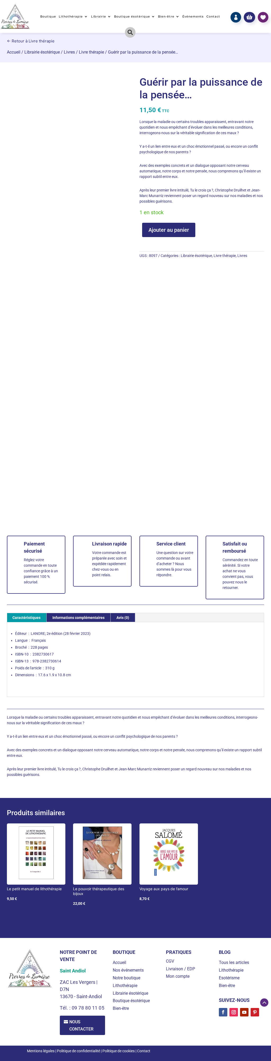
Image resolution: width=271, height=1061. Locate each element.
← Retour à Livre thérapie (31, 40)
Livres (69, 52)
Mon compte (177, 976)
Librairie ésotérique (42, 52)
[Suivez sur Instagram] (233, 1012)
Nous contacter (81, 1025)
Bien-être (166, 16)
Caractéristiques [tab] (26, 617)
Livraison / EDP (180, 968)
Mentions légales (41, 1051)
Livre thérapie (91, 52)
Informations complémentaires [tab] (78, 617)
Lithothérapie (71, 16)
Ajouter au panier (168, 230)
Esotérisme (229, 977)
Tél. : (66, 1008)
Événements (193, 16)
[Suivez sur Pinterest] (255, 1012)
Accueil (13, 52)
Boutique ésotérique (132, 16)
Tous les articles (234, 962)
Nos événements (128, 970)
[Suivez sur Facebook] (223, 1012)
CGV (170, 961)
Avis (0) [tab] (122, 617)
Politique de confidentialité (78, 1051)
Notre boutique (126, 977)
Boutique (48, 16)
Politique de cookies (118, 1051)
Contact (213, 16)
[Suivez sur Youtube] (244, 1012)
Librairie (98, 16)
